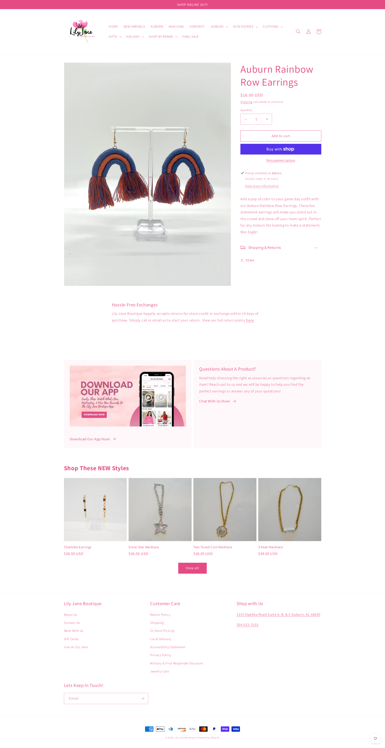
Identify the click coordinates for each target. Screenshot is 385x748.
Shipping (246, 102)
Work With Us (74, 630)
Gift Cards (71, 639)
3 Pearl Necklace (270, 547)
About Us (70, 614)
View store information (262, 186)
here (250, 320)
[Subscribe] (142, 698)
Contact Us (72, 622)
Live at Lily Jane (76, 647)
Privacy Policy (160, 655)
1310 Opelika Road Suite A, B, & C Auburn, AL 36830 (278, 614)
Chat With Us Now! (214, 401)
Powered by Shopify (208, 737)
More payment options (280, 160)
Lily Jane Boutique (185, 737)
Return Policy (160, 614)
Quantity (246, 110)
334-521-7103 (247, 624)
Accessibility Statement (168, 647)
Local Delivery (160, 639)
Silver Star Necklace (144, 547)
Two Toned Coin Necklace (212, 547)
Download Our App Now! (90, 439)
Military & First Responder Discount (176, 663)
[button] (219, 27)
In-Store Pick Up (162, 630)
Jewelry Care (159, 671)
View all (192, 568)
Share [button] (250, 260)
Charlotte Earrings (77, 547)
